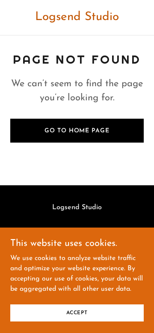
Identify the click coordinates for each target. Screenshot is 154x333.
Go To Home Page (76, 131)
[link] (77, 18)
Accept (77, 312)
